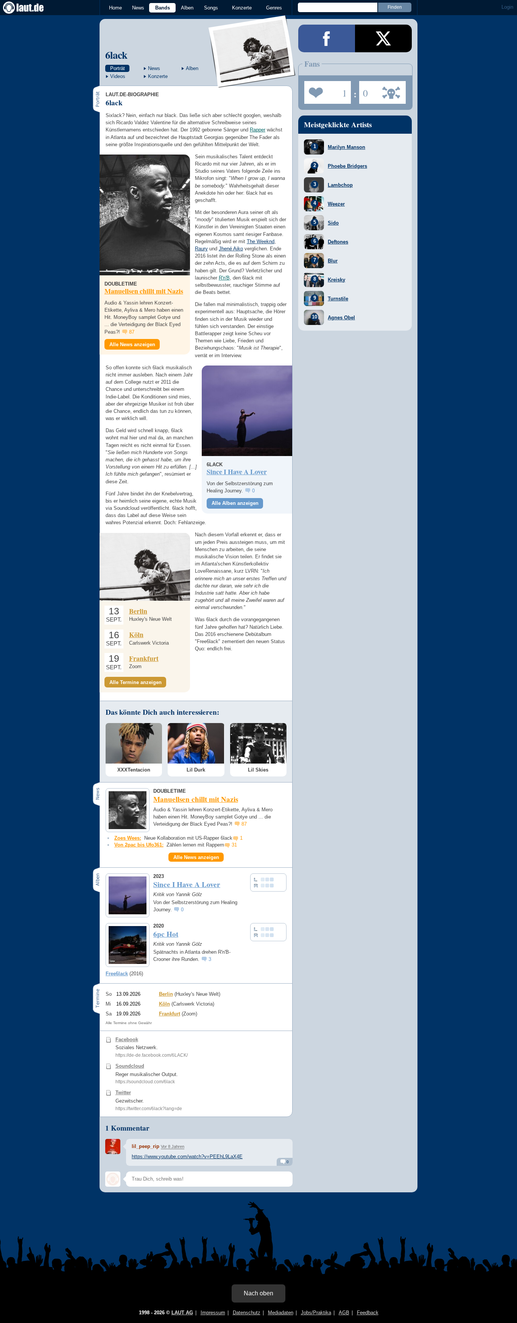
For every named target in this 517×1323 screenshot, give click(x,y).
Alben (187, 8)
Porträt (117, 68)
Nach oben (258, 1293)
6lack (116, 54)
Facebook (126, 1039)
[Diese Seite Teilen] (326, 38)
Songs (211, 8)
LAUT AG (182, 1312)
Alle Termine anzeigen (135, 682)
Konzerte (242, 8)
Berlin (138, 611)
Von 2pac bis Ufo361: (139, 845)
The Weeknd (260, 241)
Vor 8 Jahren (172, 1146)
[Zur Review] (247, 411)
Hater (363, 90)
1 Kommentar (127, 1128)
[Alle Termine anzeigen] (145, 567)
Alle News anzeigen (132, 344)
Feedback (367, 1312)
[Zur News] (145, 215)
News (138, 8)
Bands (162, 8)
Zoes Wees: (127, 838)
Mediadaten (280, 1312)
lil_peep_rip (145, 1146)
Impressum (213, 1312)
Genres (274, 8)
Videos (117, 76)
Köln (136, 634)
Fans (325, 90)
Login (507, 7)
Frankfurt (144, 658)
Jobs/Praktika (316, 1312)
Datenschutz (246, 1312)
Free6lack (117, 973)
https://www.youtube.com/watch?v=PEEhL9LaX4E (187, 1156)
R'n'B (224, 278)
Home (115, 8)
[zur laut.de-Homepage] (30, 7)
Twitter (123, 1092)
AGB (344, 1312)
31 (234, 845)
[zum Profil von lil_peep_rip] (112, 1146)
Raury (201, 248)
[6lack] (252, 83)
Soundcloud (129, 1066)
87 (131, 332)
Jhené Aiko (231, 248)
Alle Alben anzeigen (235, 503)
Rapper (257, 130)
